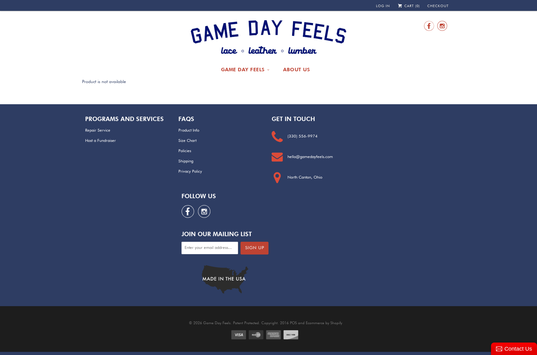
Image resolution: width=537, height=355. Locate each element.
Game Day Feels (243, 69)
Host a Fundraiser (100, 141)
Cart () (411, 6)
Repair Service (97, 130)
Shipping (185, 161)
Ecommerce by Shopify (324, 323)
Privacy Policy (190, 172)
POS (293, 323)
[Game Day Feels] (268, 37)
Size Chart (187, 141)
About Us (296, 69)
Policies (184, 151)
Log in (383, 6)
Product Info (188, 130)
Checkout (438, 6)
